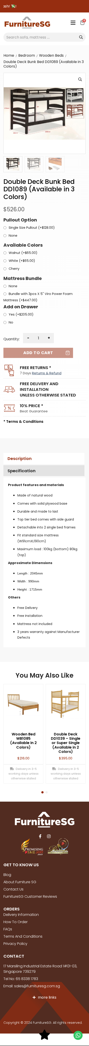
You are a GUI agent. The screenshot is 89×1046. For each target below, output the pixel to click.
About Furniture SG (19, 882)
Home (8, 55)
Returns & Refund (46, 373)
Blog (7, 874)
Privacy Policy (15, 943)
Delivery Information (21, 914)
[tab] (43, 458)
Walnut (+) (23, 253)
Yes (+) (21, 315)
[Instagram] (49, 836)
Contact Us (13, 889)
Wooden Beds (51, 55)
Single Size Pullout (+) (32, 228)
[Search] (81, 37)
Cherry (14, 269)
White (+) (22, 261)
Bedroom (26, 55)
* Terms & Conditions (23, 421)
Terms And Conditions (22, 936)
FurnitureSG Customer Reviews (30, 896)
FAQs (7, 929)
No (11, 323)
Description (20, 458)
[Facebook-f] (40, 836)
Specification (22, 471)
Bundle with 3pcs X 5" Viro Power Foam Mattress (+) (38, 297)
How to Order (15, 921)
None (13, 236)
